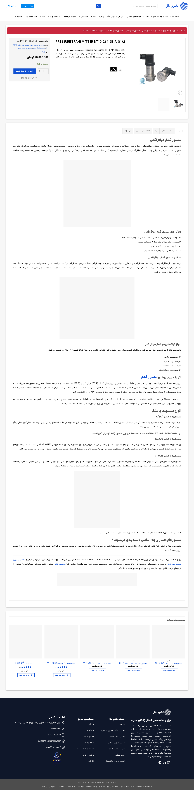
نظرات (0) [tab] (127, 131)
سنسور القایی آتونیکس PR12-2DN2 (61, 663)
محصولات (89, 742)
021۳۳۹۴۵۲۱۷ (54, 728)
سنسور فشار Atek (115, 30)
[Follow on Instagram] (168, 763)
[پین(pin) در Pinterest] (26, 78)
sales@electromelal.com (49, 741)
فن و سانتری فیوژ (117, 748)
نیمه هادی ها (54, 16)
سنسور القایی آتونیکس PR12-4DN (133, 663)
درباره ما (90, 730)
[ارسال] (98, 6)
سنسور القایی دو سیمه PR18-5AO (168, 663)
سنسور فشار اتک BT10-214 (94, 30)
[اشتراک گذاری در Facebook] (36, 78)
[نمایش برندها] (116, 69)
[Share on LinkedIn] (22, 78)
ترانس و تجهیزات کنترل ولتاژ (111, 16)
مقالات (91, 724)
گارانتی (91, 761)
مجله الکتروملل (95, 782)
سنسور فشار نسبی (132, 30)
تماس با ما (19, 16)
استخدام (86, 782)
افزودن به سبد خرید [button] (169, 670)
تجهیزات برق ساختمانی (36, 16)
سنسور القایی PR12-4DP (25, 663)
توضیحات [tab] (179, 131)
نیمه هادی (120, 754)
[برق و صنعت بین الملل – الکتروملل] (175, 6)
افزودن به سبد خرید (24, 71)
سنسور (157, 30)
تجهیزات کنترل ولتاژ (116, 736)
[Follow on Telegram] (159, 763)
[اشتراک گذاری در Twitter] (33, 78)
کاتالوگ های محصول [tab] (143, 131)
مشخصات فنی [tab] (167, 131)
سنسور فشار (147, 30)
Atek (43, 52)
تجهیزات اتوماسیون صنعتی (137, 16)
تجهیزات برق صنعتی (88, 16)
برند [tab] (156, 131)
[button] (12, 6)
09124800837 (54, 734)
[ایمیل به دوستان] (29, 78)
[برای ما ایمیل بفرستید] (164, 763)
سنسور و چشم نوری (160, 16)
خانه (183, 30)
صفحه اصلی (174, 16)
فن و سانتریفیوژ (70, 16)
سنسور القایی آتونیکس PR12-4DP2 (97, 663)
